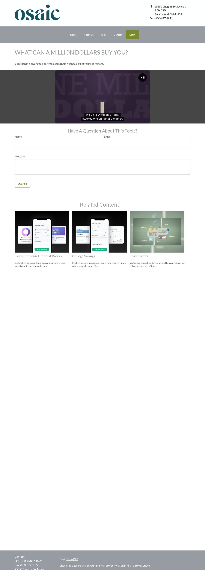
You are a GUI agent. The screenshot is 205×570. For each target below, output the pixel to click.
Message (20, 156)
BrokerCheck (142, 565)
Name (18, 136)
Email (107, 136)
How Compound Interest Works (38, 256)
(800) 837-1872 (33, 561)
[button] (73, 34)
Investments (139, 256)
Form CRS (72, 559)
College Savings (83, 256)
